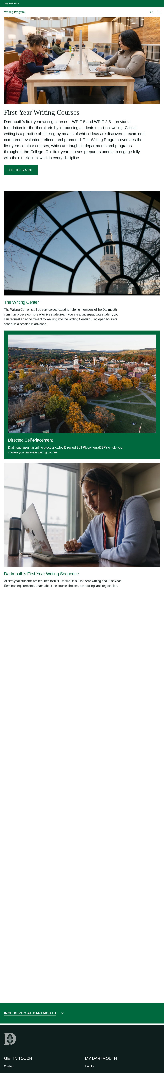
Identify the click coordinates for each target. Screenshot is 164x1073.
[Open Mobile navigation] (158, 12)
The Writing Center (21, 302)
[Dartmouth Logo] (11, 3)
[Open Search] (151, 12)
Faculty (89, 1066)
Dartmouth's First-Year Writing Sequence (41, 573)
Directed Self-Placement (30, 440)
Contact (8, 1066)
